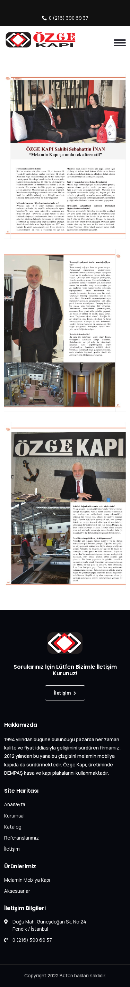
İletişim (62, 693)
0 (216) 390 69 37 (68, 18)
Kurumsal (14, 816)
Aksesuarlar (17, 891)
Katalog (12, 827)
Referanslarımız (21, 838)
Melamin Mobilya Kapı (27, 880)
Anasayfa (14, 804)
